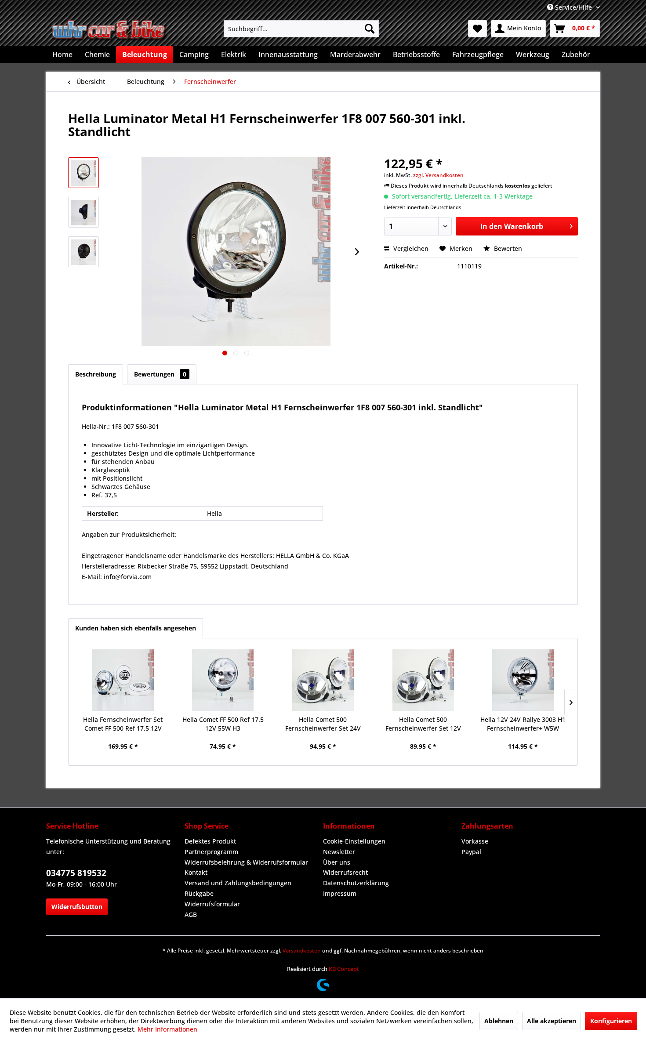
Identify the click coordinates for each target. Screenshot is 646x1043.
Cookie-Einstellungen (354, 841)
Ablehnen (498, 1021)
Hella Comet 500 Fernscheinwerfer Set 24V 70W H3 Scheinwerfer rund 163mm (323, 724)
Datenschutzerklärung (356, 883)
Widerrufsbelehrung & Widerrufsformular (246, 862)
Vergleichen (410, 248)
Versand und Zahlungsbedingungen (238, 883)
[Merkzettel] (477, 28)
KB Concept (344, 969)
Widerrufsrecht (345, 872)
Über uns (336, 862)
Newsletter (339, 851)
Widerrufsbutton (76, 906)
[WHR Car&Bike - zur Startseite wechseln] (109, 31)
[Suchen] (369, 28)
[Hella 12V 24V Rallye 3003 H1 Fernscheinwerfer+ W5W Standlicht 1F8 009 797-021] (522, 680)
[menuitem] (301, 28)
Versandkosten (302, 950)
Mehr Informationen (167, 1029)
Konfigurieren (611, 1021)
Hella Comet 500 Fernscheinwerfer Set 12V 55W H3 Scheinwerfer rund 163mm (423, 724)
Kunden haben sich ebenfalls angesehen (135, 628)
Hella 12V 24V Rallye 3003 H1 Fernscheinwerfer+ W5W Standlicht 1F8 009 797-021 (523, 724)
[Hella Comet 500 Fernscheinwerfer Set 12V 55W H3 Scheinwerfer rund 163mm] (423, 680)
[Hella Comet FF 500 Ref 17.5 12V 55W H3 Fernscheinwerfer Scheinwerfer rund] (223, 680)
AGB (191, 914)
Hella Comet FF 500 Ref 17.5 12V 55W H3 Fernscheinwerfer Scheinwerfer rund (223, 724)
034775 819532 (76, 873)
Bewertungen (160, 374)
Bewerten (507, 248)
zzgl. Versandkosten (438, 175)
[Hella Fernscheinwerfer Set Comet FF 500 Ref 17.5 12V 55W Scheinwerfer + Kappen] (123, 680)
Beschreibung (95, 374)
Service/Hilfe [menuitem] (573, 7)
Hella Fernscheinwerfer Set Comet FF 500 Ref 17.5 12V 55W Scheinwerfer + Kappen (123, 724)
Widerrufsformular (212, 904)
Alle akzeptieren (551, 1021)
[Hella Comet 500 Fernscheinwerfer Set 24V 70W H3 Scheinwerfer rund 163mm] (323, 680)
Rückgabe (199, 893)
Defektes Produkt (210, 841)
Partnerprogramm (211, 851)
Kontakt (196, 872)
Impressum (339, 893)
